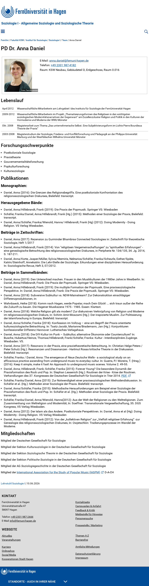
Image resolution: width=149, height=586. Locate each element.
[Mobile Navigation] (3, 32)
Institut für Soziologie (36, 40)
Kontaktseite (82, 502)
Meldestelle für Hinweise (88, 514)
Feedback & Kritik (85, 510)
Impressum (81, 557)
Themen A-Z (82, 535)
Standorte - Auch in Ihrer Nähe (32, 581)
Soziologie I (54, 40)
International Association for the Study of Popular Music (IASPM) (58, 472)
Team (64, 40)
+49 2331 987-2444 (22, 516)
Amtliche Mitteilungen (87, 546)
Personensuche (84, 518)
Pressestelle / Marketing (88, 525)
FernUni (5, 40)
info (12, 520)
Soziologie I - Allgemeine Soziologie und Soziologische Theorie (47, 23)
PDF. (124, 375)
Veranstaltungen (11, 539)
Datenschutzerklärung (87, 553)
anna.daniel (56, 60)
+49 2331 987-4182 (63, 65)
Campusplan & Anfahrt (88, 506)
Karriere (6, 546)
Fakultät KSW (17, 40)
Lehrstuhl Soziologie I (13, 483)
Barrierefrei (81, 539)
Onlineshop (8, 550)
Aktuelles (7, 535)
